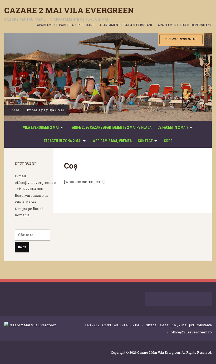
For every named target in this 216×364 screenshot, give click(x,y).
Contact (145, 141)
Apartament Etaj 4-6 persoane (126, 25)
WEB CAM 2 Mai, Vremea (112, 141)
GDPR (168, 141)
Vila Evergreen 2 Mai (41, 127)
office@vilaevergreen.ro (191, 332)
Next (206, 79)
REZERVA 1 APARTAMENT (181, 39)
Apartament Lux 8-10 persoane (185, 25)
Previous (9, 79)
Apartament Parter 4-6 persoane (66, 25)
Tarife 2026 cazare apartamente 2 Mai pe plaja (110, 127)
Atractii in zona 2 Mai (62, 141)
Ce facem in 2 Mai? (173, 127)
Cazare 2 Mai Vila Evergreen (69, 10)
